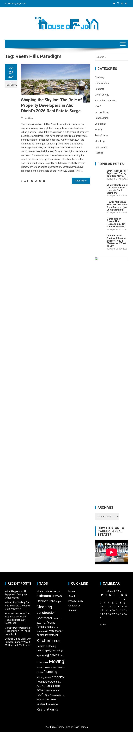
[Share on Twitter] (36, 181)
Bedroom (56, 596)
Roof (57, 690)
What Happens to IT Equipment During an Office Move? (117, 173)
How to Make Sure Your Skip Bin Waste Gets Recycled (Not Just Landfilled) (117, 206)
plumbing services (44, 678)
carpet (58, 602)
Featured (99, 88)
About (71, 596)
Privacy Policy (75, 600)
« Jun (103, 624)
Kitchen (44, 640)
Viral (68, 727)
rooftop (46, 699)
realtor (47, 690)
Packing (40, 672)
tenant (53, 700)
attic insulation (45, 591)
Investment (51, 635)
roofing (42, 695)
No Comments (11, 84)
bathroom (44, 596)
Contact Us (74, 605)
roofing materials (54, 695)
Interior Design (102, 112)
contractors (57, 618)
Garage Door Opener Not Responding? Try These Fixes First (116, 222)
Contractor (44, 618)
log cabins (51, 655)
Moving (99, 129)
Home (71, 591)
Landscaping (101, 118)
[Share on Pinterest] (40, 181)
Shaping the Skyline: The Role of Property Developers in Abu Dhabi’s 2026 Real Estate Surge (51, 105)
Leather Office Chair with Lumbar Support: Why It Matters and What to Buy (116, 240)
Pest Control (101, 135)
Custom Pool (41, 623)
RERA (53, 690)
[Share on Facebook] (32, 181)
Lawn (54, 651)
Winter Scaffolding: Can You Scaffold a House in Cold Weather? (117, 189)
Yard (56, 710)
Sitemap (72, 610)
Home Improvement (105, 100)
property (58, 677)
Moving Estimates (58, 667)
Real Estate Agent (47, 681)
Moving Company (43, 667)
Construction (102, 83)
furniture (41, 626)
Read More (81, 180)
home (50, 626)
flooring (51, 622)
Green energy (102, 94)
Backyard (57, 591)
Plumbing (100, 141)
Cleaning (99, 77)
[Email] (44, 181)
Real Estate (30, 118)
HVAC (98, 106)
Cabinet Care (46, 601)
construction (46, 613)
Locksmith (100, 123)
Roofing (99, 152)
